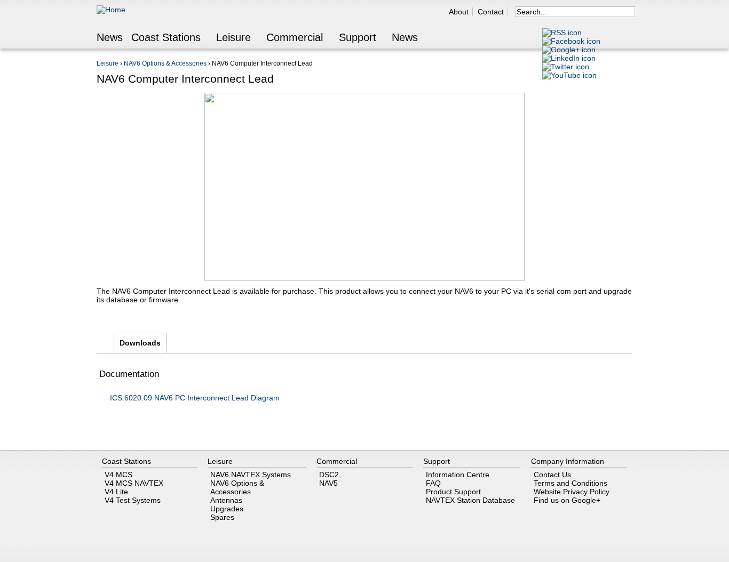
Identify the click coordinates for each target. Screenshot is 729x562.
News (110, 38)
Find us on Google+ (567, 500)
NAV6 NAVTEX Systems (250, 474)
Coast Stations (166, 38)
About (459, 11)
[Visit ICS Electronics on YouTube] (569, 75)
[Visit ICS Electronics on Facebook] (571, 41)
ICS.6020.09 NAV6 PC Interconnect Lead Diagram (195, 398)
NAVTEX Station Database (470, 500)
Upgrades (226, 508)
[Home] (111, 9)
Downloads (143, 343)
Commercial (294, 38)
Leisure (233, 38)
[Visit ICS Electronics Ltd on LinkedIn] (569, 58)
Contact (491, 11)
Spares (222, 517)
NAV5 (328, 483)
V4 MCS (118, 474)
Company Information (567, 461)
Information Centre (457, 474)
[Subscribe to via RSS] (562, 32)
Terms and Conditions (570, 483)
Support (357, 38)
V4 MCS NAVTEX (134, 483)
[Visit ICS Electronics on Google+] (569, 49)
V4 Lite (116, 491)
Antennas (226, 500)
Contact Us (552, 474)
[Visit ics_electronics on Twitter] (565, 66)
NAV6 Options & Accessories (165, 63)
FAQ (433, 483)
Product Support (453, 491)
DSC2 (329, 474)
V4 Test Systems (133, 500)
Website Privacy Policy (571, 491)
